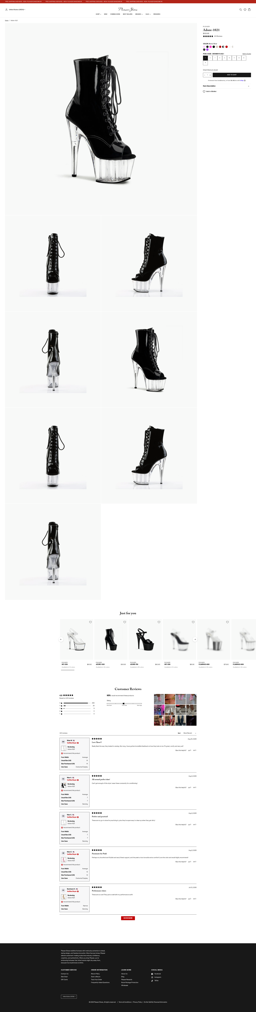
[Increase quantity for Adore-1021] (210, 75)
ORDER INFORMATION (99, 970)
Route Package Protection (129, 982)
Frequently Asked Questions (100, 982)
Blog (122, 977)
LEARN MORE (126, 970)
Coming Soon (115, 14)
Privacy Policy (137, 1002)
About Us (124, 974)
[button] (212, 36)
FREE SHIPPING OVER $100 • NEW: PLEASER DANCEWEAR (44, 1)
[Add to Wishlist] (90, 622)
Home (6, 20)
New (105, 14)
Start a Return (95, 977)
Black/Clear (204, 47)
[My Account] (7, 9)
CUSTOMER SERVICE (69, 970)
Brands (138, 14)
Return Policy (95, 974)
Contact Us (64, 974)
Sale (147, 14)
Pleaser (65, 662)
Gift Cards (64, 979)
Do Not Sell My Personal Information (155, 1002)
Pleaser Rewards (126, 979)
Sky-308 (65, 664)
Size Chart (64, 977)
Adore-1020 (100, 664)
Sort (179, 733)
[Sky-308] (76, 639)
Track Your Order (96, 979)
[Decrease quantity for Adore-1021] (204, 75)
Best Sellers (127, 14)
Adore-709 (134, 664)
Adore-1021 (71, 749)
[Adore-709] (145, 639)
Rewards (157, 14)
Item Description (209, 86)
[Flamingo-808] (213, 639)
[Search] (241, 10)
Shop (98, 14)
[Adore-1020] (111, 639)
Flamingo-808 (204, 664)
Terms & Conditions (125, 1002)
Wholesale (124, 985)
